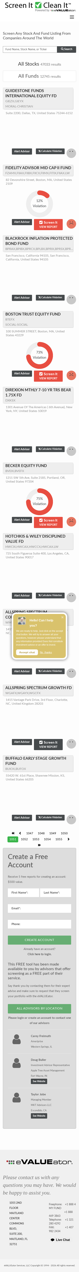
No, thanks (46, 652)
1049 (52, 833)
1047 (29, 833)
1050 (64, 833)
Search (68, 49)
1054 (47, 839)
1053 (35, 839)
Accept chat (27, 652)
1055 (58, 839)
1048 (41, 833)
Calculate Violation (51, 151)
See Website (39, 1081)
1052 (24, 839)
